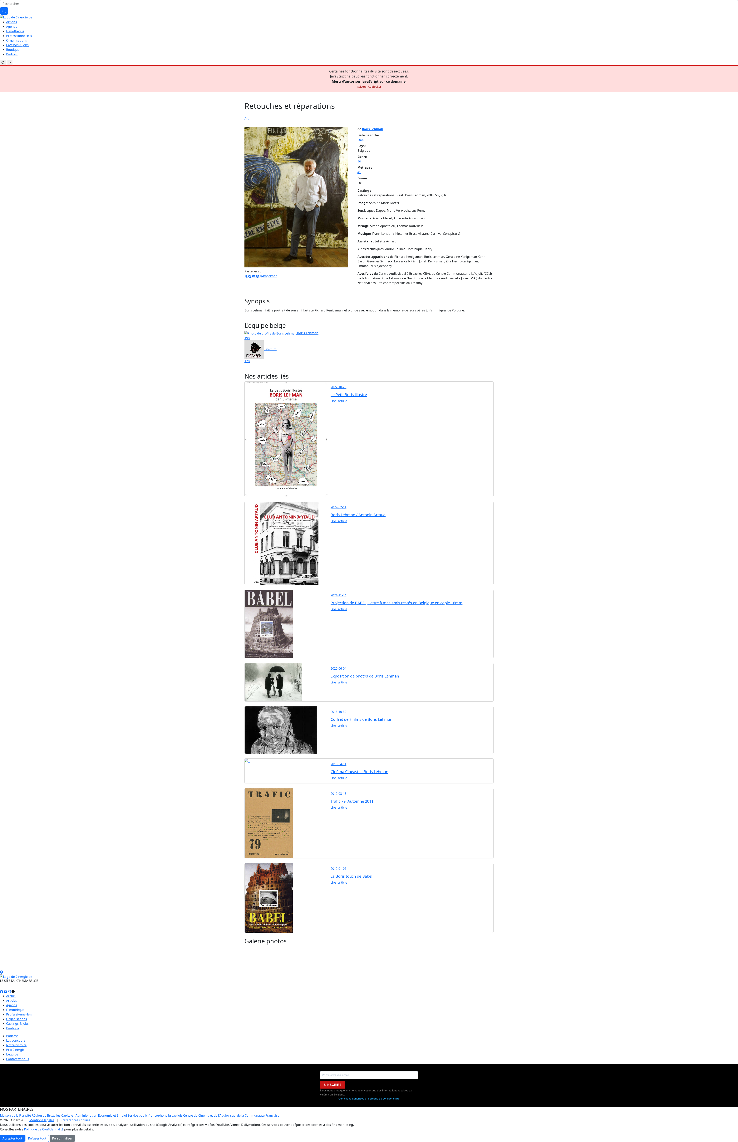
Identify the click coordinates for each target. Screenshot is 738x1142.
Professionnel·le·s (19, 36)
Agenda (11, 26)
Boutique (12, 49)
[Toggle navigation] (3, 62)
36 (359, 161)
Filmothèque (15, 31)
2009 (360, 140)
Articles (11, 22)
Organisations (16, 40)
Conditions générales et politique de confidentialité (369, 1098)
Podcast (12, 54)
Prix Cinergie (15, 1050)
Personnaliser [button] (62, 1138)
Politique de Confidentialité (43, 1129)
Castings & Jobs (17, 45)
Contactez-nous (17, 1059)
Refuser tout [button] (37, 1138)
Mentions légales (41, 1120)
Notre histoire (16, 1045)
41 (359, 172)
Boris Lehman (372, 129)
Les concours (15, 1040)
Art (246, 119)
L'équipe (12, 1054)
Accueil (11, 996)
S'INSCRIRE (333, 1084)
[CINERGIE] (16, 17)
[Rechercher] (4, 11)
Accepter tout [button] (12, 1138)
